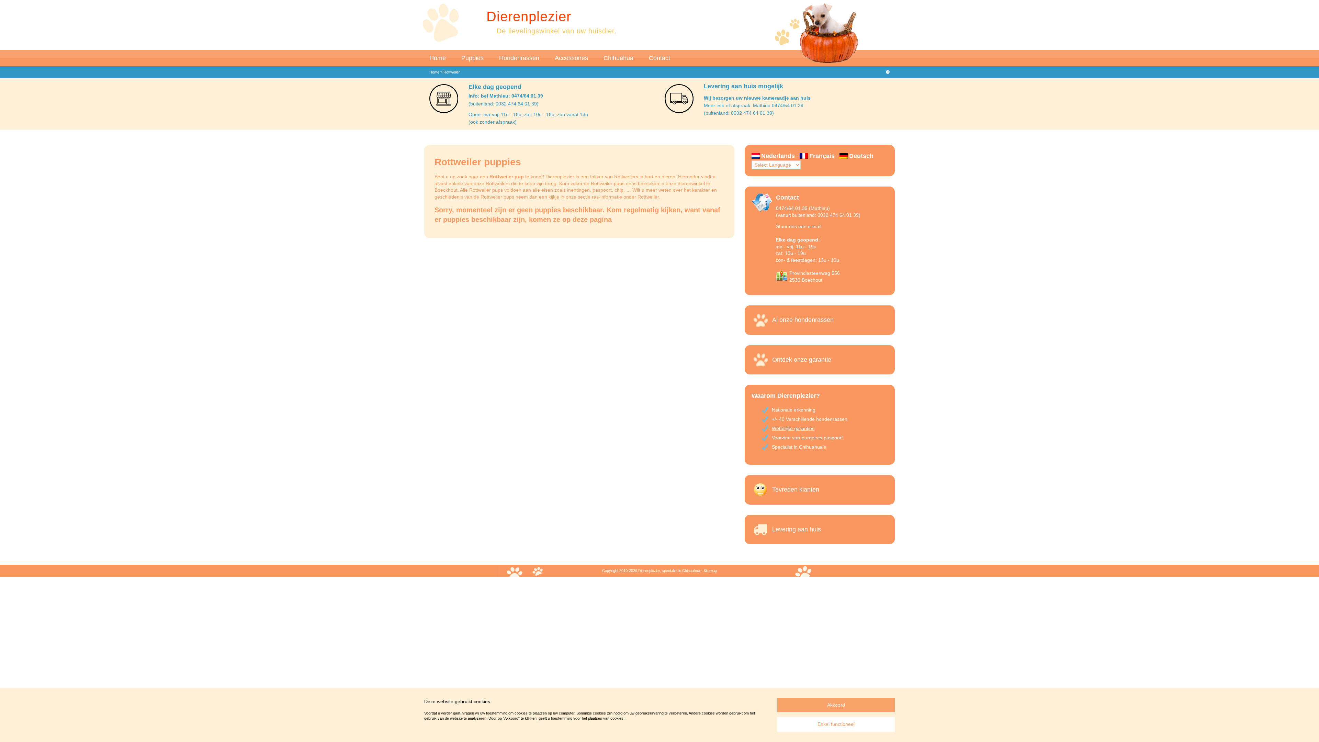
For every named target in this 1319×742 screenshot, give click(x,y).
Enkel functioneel (836, 724)
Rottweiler (648, 197)
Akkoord (836, 705)
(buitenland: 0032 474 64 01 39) (504, 103)
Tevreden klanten (795, 489)
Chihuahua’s (812, 447)
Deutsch (861, 156)
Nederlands (778, 156)
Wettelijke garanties (793, 428)
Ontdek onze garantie (801, 359)
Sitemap (710, 571)
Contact (659, 58)
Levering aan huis (796, 529)
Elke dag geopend (495, 86)
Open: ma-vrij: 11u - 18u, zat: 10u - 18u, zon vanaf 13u (528, 114)
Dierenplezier (528, 16)
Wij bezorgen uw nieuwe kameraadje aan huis (757, 98)
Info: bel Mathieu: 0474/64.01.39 (506, 96)
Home (437, 58)
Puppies (472, 58)
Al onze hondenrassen (803, 319)
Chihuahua (618, 58)
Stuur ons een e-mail (798, 226)
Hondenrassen (519, 58)
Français (822, 156)
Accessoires (571, 58)
